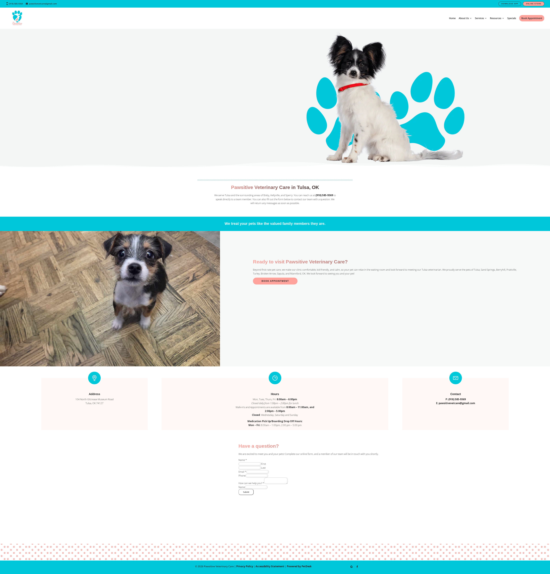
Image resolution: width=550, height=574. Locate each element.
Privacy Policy (244, 566)
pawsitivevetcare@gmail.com (43, 3)
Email (242, 471)
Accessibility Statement (270, 566)
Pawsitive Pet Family (88, 88)
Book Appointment (275, 281)
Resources (495, 18)
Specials (511, 18)
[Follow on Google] (351, 566)
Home (452, 18)
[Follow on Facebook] (357, 566)
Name (242, 460)
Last (263, 467)
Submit (246, 492)
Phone (241, 475)
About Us (464, 18)
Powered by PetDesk (299, 566)
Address (94, 394)
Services (479, 18)
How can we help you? (251, 483)
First (263, 463)
